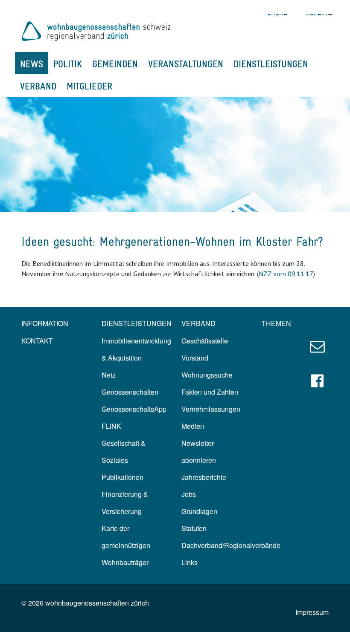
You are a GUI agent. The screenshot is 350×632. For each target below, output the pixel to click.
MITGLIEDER (89, 86)
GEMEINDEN (115, 64)
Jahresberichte (203, 477)
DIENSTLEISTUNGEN (270, 64)
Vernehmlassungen (210, 409)
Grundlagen (199, 511)
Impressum (312, 612)
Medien (192, 426)
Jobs (188, 494)
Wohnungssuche (207, 375)
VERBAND (38, 86)
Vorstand (194, 358)
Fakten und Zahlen (209, 392)
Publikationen (122, 477)
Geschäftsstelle (204, 341)
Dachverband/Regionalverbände (230, 545)
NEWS (31, 64)
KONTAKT (37, 341)
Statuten (194, 528)
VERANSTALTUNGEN (185, 64)
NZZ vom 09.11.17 (286, 273)
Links (189, 562)
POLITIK (67, 64)
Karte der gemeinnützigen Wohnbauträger (126, 545)
